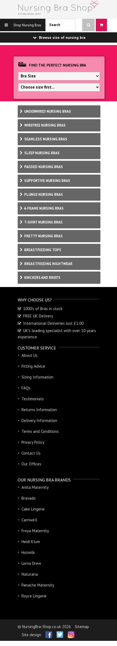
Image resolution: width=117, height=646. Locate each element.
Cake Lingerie (33, 509)
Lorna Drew (31, 563)
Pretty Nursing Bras (43, 236)
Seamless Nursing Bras (45, 139)
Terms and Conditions (40, 431)
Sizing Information (37, 377)
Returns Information (39, 409)
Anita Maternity (35, 487)
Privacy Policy (32, 442)
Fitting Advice (33, 366)
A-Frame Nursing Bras (43, 208)
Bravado (28, 498)
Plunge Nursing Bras (43, 194)
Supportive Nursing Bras (46, 180)
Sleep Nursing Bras (41, 153)
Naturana (29, 574)
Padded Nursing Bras (43, 167)
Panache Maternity (37, 585)
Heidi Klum (30, 541)
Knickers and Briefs (41, 277)
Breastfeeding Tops (42, 250)
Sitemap (82, 626)
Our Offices (31, 464)
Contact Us (31, 453)
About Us (29, 355)
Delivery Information (39, 420)
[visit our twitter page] (57, 632)
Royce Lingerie (34, 596)
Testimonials (32, 398)
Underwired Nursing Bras (47, 111)
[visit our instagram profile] (69, 632)
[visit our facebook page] (46, 632)
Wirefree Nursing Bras (44, 125)
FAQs (25, 388)
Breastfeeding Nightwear (47, 263)
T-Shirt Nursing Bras (43, 222)
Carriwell (29, 520)
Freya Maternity (35, 530)
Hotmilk (28, 552)
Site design (31, 634)
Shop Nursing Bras (27, 25)
